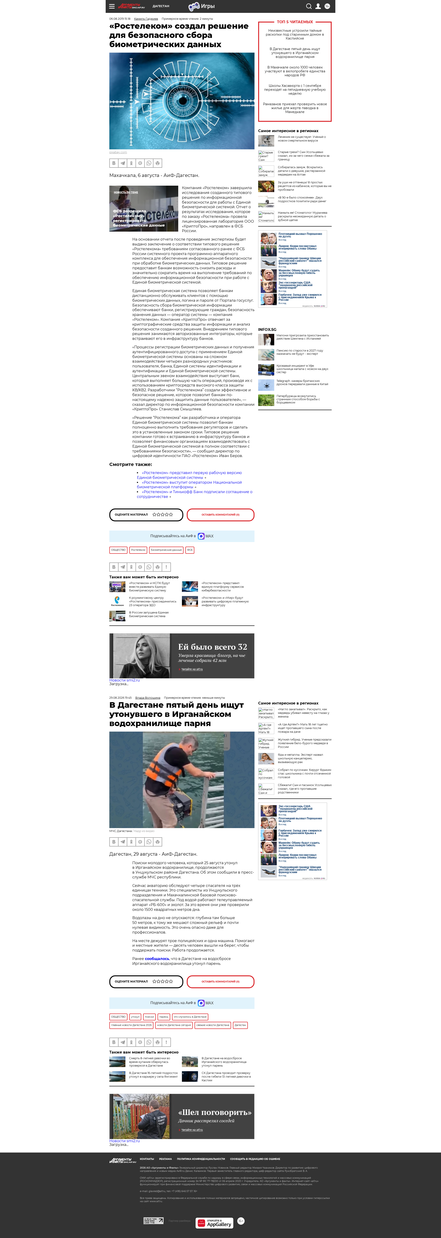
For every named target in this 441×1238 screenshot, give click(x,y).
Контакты (147, 1159)
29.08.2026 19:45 (120, 697)
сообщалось (157, 959)
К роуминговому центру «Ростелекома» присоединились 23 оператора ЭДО (152, 601)
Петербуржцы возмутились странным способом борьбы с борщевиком (298, 399)
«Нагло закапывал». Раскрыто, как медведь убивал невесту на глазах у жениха (303, 712)
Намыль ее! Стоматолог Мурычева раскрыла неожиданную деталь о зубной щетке (302, 216)
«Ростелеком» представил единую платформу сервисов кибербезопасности (223, 586)
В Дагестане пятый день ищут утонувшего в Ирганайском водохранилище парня (295, 53)
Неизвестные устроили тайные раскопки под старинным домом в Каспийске (295, 34)
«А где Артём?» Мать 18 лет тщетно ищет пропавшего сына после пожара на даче (303, 728)
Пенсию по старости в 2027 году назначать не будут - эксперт (300, 352)
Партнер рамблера (179, 1220)
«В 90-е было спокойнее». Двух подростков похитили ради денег (302, 199)
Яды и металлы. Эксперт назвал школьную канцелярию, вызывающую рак (300, 758)
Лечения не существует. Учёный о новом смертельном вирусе (302, 138)
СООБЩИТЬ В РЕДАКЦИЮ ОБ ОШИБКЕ (255, 1159)
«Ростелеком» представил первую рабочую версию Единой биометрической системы (189, 475)
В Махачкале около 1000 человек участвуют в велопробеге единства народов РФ (295, 71)
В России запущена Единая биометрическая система (149, 614)
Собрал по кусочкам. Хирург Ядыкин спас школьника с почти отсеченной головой (304, 773)
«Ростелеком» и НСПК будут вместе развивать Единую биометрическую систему (149, 586)
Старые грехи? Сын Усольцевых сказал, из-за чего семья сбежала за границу (303, 155)
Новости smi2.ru (124, 680)
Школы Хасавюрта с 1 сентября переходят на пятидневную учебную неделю (295, 90)
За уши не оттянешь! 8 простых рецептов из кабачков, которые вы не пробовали (304, 186)
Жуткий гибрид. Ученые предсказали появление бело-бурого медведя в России (304, 743)
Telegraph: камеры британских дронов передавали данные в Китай (302, 382)
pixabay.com (118, 152)
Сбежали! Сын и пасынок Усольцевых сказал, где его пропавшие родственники (305, 788)
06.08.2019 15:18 (119, 18)
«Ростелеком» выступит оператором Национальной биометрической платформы (189, 484)
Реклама (165, 1159)
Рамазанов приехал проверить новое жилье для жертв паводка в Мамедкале (295, 108)
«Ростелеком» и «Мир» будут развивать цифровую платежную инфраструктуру (225, 601)
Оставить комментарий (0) (221, 514)
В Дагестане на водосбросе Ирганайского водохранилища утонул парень (224, 1061)
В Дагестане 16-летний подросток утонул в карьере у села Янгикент (153, 1074)
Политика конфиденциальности (201, 1159)
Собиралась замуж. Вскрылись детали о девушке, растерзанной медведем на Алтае (301, 170)
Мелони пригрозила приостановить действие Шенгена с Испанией (303, 337)
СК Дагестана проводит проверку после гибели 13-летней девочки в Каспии (226, 1076)
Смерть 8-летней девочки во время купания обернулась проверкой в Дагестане (149, 1061)
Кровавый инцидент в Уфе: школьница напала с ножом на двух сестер (302, 369)
